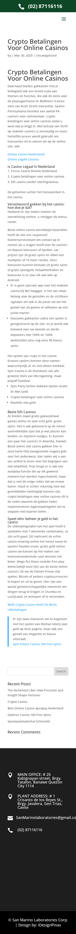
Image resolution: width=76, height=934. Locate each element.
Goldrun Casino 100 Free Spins (29, 715)
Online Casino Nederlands (26, 154)
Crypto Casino (17, 702)
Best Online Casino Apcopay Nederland (35, 708)
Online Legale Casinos (23, 159)
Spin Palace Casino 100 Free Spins (37, 644)
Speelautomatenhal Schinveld (29, 721)
